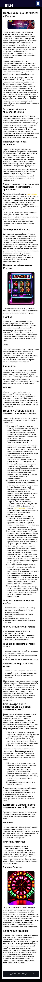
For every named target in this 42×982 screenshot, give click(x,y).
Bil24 (9, 5)
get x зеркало (20, 508)
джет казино (31, 194)
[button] (38, 3)
